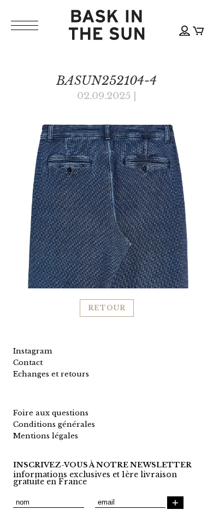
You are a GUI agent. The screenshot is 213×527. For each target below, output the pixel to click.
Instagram (32, 351)
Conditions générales (54, 424)
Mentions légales (45, 435)
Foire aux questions (50, 412)
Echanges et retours (51, 374)
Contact (28, 362)
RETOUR (107, 308)
